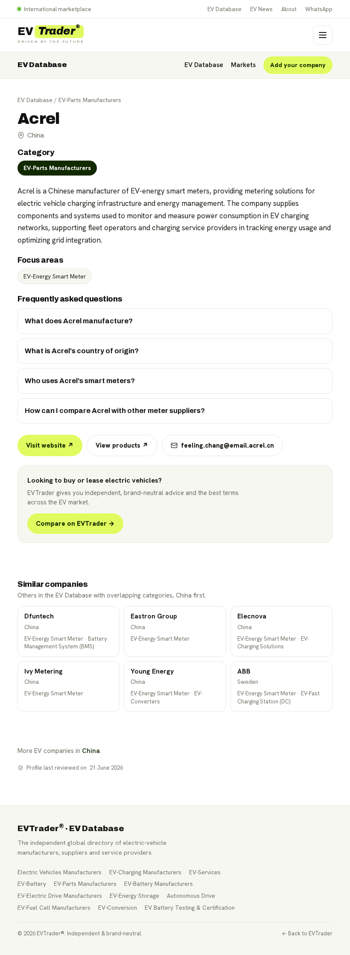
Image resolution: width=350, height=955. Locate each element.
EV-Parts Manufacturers (89, 100)
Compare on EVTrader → (75, 523)
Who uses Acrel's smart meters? (80, 380)
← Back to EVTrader (307, 933)
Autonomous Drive (191, 895)
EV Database (224, 9)
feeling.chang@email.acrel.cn (227, 445)
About (289, 9)
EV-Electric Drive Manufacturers (60, 895)
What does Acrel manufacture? (79, 321)
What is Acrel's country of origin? (82, 350)
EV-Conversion (117, 907)
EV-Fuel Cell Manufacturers (54, 907)
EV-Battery (32, 884)
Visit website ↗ (50, 445)
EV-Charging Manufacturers (145, 872)
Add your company (298, 65)
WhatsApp (318, 9)
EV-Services (205, 872)
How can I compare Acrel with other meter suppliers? (115, 410)
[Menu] (322, 35)
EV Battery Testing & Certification (190, 907)
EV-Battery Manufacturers (158, 884)
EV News (261, 9)
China (91, 751)
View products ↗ (122, 445)
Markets (243, 65)
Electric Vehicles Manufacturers (60, 872)
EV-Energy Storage (134, 895)
